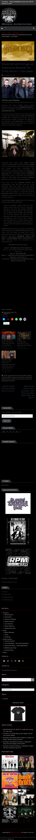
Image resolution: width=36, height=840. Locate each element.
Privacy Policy (9, 650)
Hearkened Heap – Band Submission (16, 645)
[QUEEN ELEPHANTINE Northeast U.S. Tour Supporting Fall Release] (24, 335)
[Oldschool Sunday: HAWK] (26, 763)
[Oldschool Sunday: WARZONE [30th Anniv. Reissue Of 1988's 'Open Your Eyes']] (10, 763)
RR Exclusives (9, 614)
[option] (21, 2)
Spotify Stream (16, 379)
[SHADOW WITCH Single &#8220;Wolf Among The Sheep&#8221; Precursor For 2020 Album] (8, 335)
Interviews (8, 617)
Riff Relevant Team (10, 648)
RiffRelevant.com (15, 832)
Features (6, 613)
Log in (5, 591)
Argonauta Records (13, 375)
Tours (6, 634)
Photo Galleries (9, 626)
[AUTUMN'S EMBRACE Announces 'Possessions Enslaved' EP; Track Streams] (26, 780)
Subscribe (7, 421)
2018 (5, 375)
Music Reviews (9, 621)
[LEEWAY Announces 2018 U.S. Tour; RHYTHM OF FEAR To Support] (10, 814)
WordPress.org (8, 600)
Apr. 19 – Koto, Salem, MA (18, 253)
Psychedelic (28, 377)
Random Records (10, 628)
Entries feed (7, 594)
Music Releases (9, 632)
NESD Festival (11, 377)
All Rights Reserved (6, 313)
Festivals (7, 637)
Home (5, 652)
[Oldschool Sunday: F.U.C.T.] (26, 797)
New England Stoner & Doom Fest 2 (20, 238)
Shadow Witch (6, 379)
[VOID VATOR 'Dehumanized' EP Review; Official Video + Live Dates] (10, 780)
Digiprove (11, 839)
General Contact (10, 641)
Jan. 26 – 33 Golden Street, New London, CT (18, 248)
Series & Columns (10, 619)
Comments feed (8, 597)
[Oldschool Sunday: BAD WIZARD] (10, 797)
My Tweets (5, 485)
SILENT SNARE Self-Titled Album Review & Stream (8, 389)
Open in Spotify (7, 309)
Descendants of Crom (10, 582)
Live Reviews (9, 624)
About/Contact (7, 639)
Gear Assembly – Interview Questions (16, 643)
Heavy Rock (23, 375)
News (5, 630)
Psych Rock (20, 377)
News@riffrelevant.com (9, 670)
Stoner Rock (25, 379)
